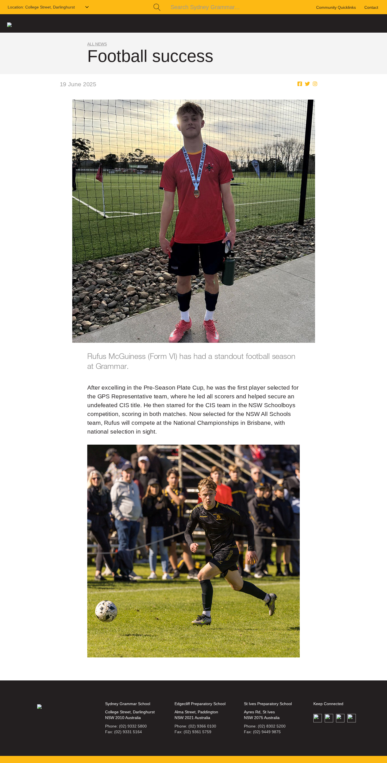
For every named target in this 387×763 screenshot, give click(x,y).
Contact (371, 7)
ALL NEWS (97, 44)
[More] (315, 84)
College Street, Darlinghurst (41, 7)
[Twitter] (307, 84)
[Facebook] (299, 84)
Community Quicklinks (336, 7)
